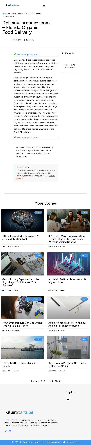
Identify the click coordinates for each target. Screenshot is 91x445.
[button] (44, 6)
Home (4, 14)
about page (21, 156)
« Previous (34, 381)
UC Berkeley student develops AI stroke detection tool (20, 237)
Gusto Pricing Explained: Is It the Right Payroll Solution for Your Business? (20, 282)
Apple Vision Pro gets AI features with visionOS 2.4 (67, 365)
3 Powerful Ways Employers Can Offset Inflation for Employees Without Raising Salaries (66, 238)
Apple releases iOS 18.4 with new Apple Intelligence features (67, 324)
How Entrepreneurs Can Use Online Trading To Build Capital (22, 324)
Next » (58, 381)
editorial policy (40, 153)
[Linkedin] (10, 431)
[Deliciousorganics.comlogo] (36, 137)
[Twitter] (6, 431)
